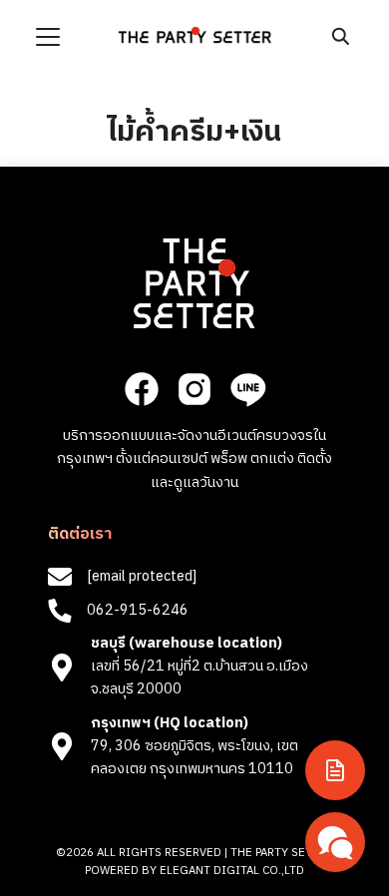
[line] (247, 389)
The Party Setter (281, 852)
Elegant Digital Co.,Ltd (232, 870)
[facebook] (142, 389)
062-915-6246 (138, 611)
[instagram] (194, 389)
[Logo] (195, 35)
